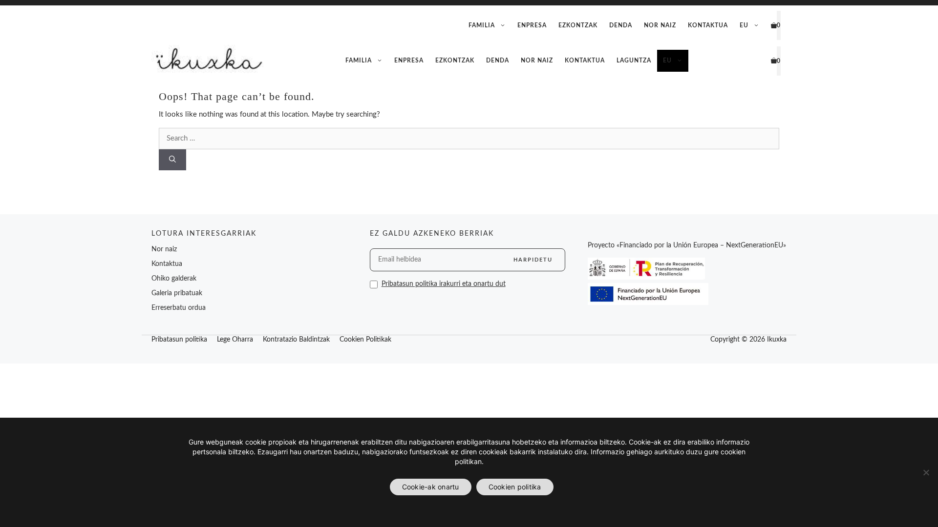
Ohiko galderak (173, 278)
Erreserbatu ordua (178, 307)
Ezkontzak (577, 25)
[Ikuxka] (207, 61)
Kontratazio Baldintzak (296, 339)
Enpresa (532, 25)
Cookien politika (515, 487)
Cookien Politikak (365, 339)
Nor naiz (660, 25)
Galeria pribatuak (176, 293)
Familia (482, 25)
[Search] (172, 159)
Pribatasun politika (179, 339)
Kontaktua (708, 25)
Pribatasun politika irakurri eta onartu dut (444, 284)
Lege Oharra (235, 339)
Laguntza (634, 60)
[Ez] (926, 472)
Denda (620, 25)
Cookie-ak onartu (430, 487)
